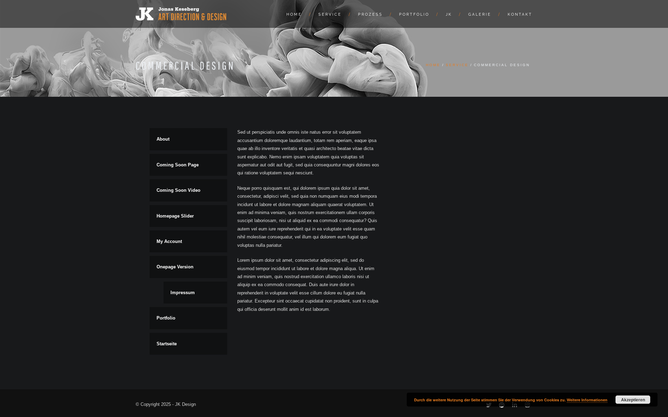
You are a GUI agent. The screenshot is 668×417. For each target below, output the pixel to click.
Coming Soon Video (178, 190)
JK (449, 14)
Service (330, 14)
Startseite (167, 343)
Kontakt (520, 14)
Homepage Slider (175, 216)
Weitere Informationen (587, 399)
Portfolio (414, 14)
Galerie (479, 14)
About (163, 139)
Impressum (182, 292)
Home (294, 14)
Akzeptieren (633, 399)
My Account (169, 241)
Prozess (370, 14)
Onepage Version (175, 266)
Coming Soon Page (178, 164)
